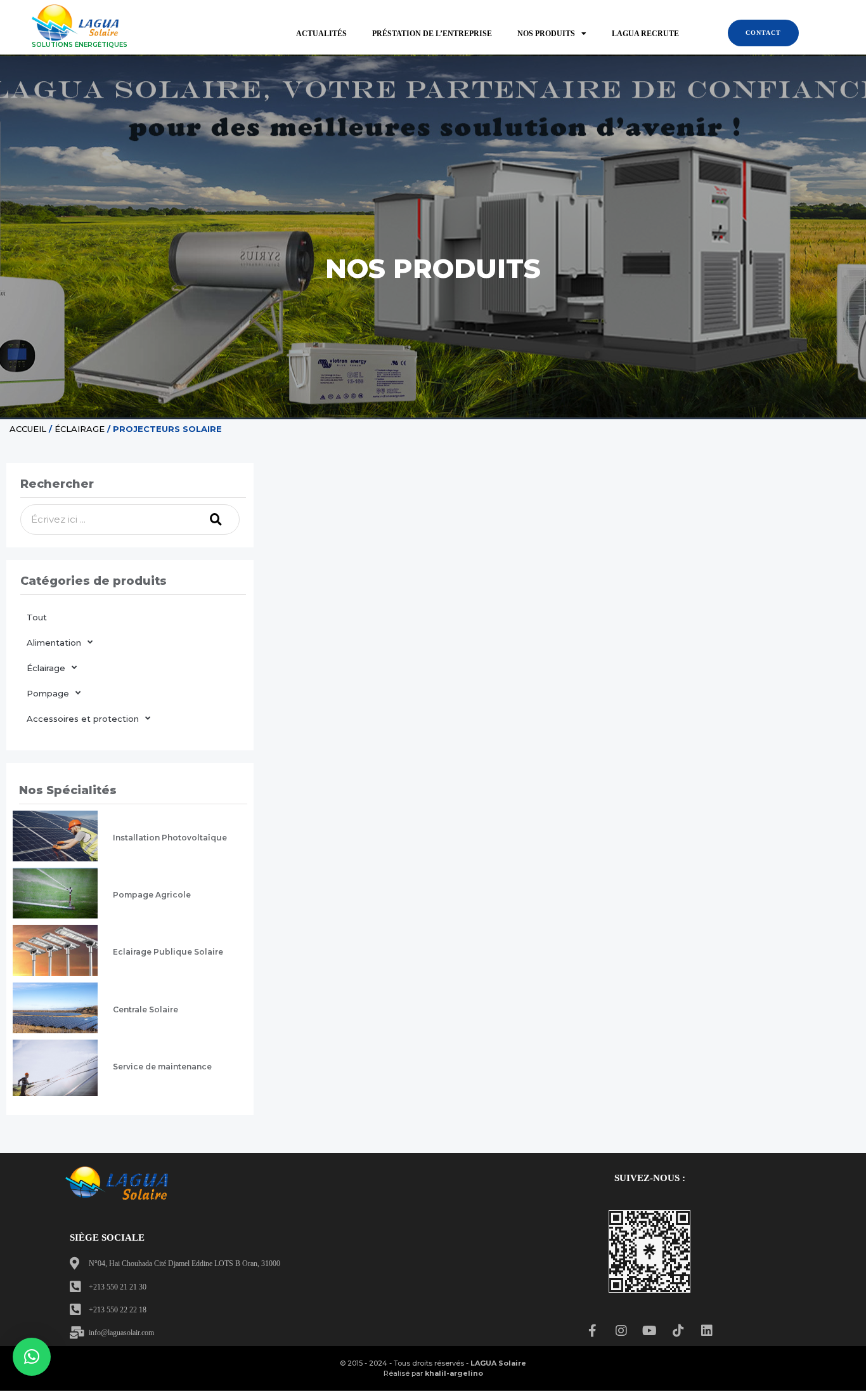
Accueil (28, 429)
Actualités (321, 33)
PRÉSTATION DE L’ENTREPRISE (432, 33)
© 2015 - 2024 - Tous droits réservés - (433, 1363)
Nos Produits (546, 33)
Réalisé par (433, 1373)
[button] (32, 1357)
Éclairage (80, 429)
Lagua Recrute (645, 33)
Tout (37, 617)
